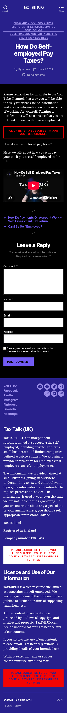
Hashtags (10, 414)
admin (26, 69)
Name (8, 299)
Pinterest (10, 404)
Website (8, 331)
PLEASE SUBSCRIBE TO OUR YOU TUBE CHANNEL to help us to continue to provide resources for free (33, 554)
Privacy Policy (12, 706)
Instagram (11, 400)
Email (7, 315)
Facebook (10, 390)
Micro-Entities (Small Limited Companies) (33, 28)
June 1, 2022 (45, 69)
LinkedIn (9, 409)
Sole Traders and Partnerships (33, 33)
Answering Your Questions (33, 22)
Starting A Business (33, 37)
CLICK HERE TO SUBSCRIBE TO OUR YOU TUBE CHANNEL (33, 132)
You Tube (10, 386)
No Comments (35, 74)
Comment (10, 266)
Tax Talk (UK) (33, 7)
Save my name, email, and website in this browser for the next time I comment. (30, 350)
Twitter (8, 395)
